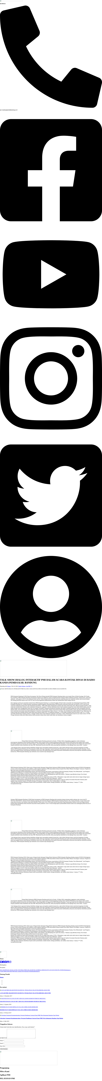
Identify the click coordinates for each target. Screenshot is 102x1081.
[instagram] (10, 962)
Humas (9, 686)
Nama (2, 1040)
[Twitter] (6, 962)
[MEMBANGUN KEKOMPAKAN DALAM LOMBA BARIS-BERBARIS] (19, 1007)
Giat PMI (28, 686)
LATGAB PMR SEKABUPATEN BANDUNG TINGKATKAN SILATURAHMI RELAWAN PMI (25, 993)
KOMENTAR (3, 1038)
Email (2, 1043)
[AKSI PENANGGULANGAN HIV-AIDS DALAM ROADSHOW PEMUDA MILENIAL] (23, 998)
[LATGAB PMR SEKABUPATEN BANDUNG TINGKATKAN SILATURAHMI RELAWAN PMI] (25, 990)
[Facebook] (3, 962)
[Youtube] (8, 962)
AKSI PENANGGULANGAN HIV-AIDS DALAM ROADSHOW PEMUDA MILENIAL (23, 1001)
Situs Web (2, 1046)
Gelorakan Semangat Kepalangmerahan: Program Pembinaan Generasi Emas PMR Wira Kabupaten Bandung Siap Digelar (31, 1018)
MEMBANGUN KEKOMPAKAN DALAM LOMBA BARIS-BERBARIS (19, 1010)
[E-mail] (1, 962)
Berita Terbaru (22, 686)
